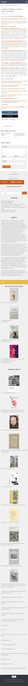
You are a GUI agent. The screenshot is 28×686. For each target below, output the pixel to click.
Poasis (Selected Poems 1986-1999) (8, 644)
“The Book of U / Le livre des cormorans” (10, 522)
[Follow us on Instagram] (17, 182)
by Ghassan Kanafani (10, 68)
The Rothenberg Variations (7, 663)
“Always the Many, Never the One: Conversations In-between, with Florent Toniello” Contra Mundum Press (12, 361)
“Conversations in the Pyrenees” (8, 392)
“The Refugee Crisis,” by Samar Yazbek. (11, 50)
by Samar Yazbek (9, 84)
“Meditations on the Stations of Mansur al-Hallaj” (11, 597)
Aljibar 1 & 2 (4, 629)
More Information (5, 211)
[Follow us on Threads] (21, 182)
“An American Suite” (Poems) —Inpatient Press (11, 429)
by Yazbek (14, 88)
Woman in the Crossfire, (6, 88)
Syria (10, 126)
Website (4, 161)
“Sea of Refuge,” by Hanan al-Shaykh (10, 62)
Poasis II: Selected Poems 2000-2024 (8, 302)
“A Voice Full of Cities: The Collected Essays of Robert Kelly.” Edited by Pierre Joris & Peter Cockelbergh (12, 411)
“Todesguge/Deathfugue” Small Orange (6, 321)
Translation (16, 5)
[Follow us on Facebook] (12, 182)
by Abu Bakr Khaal (9, 28)
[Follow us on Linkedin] (19, 182)
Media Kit (12, 211)
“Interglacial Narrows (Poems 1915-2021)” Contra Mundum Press (10, 340)
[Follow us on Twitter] (14, 182)
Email (16, 156)
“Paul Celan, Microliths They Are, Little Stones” (11, 565)
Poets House (3, 210)
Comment (5, 146)
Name (4, 156)
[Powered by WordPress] (9, 681)
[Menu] (26, 2)
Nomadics (4, 2)
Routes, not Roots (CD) (6, 659)
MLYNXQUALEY (6, 18)
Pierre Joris (5, 13)
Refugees (6, 126)
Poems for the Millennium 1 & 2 (8, 649)
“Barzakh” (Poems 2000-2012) (7, 468)
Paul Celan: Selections (5, 640)
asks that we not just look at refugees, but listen (11, 22)
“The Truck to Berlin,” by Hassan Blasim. (11, 41)
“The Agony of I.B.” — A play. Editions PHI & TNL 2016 (13, 504)
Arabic (10, 5)
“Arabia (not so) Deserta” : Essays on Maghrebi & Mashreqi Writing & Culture (14, 451)
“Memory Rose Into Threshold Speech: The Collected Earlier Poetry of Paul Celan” (12, 544)
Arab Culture (4, 5)
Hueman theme (21, 681)
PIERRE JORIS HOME (14, 186)
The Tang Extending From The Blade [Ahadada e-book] (13, 668)
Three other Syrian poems (6, 98)
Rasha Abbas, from (16, 91)
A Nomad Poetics (4, 625)
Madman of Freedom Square (12, 43)
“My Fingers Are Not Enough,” (9, 94)
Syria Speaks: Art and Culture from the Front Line (11, 81)
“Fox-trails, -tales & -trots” (6, 486)
